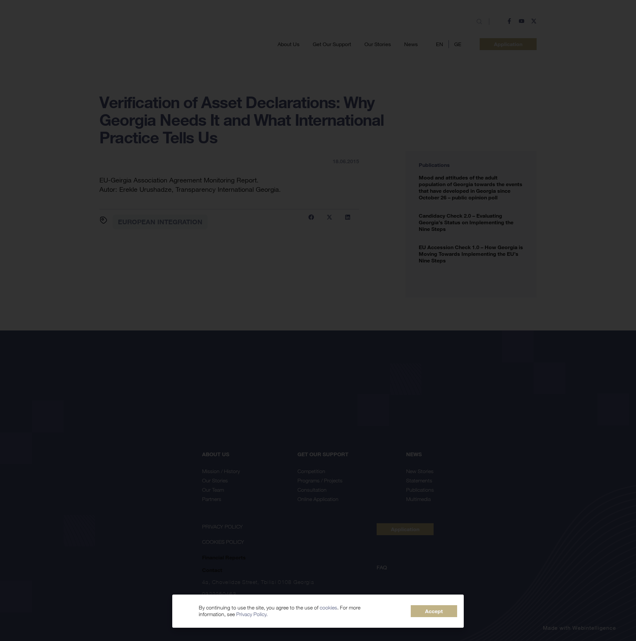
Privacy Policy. (252, 614)
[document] (318, 320)
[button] (434, 611)
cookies (328, 608)
